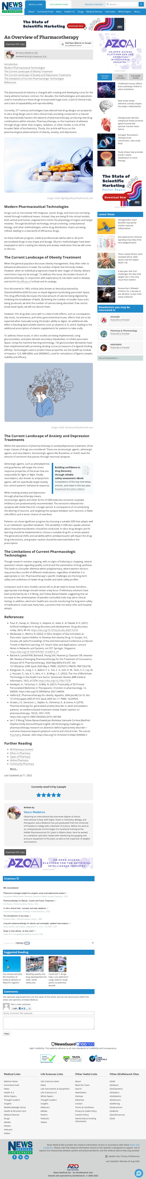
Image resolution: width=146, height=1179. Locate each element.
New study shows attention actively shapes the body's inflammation (130, 103)
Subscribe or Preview (120, 319)
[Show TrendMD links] (93, 943)
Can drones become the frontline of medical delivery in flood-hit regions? (12, 978)
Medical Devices (11, 1114)
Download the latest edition (70, 489)
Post (6, 1033)
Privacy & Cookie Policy (86, 1111)
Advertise (79, 1100)
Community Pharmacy (22, 763)
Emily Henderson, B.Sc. (37, 56)
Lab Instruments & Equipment (55, 1088)
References (10, 82)
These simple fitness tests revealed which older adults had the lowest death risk (130, 258)
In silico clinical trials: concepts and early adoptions (24, 908)
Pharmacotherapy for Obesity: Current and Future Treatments (28, 901)
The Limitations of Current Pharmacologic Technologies (34, 78)
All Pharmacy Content (21, 749)
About (78, 1081)
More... (14, 769)
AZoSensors (115, 1100)
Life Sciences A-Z (49, 1092)
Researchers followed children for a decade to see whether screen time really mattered (130, 292)
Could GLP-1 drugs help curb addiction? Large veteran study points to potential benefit (58, 980)
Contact (78, 1103)
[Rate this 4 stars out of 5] (53, 794)
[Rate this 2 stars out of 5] (43, 794)
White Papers (10, 1096)
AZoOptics (114, 1092)
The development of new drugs (16, 916)
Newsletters (81, 1092)
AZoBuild (114, 1111)
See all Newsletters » (109, 358)
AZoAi (112, 1118)
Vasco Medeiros (34, 812)
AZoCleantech (116, 1088)
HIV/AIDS (115, 316)
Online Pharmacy (19, 760)
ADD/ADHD (115, 344)
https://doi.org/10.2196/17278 (55, 680)
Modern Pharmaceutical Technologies (24, 67)
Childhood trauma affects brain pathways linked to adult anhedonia (130, 86)
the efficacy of (23, 281)
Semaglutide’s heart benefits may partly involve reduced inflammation (127, 224)
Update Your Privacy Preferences (124, 1156)
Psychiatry (15, 734)
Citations (10, 878)
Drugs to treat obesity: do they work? (18, 931)
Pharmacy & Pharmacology (123, 330)
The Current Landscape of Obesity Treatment (28, 71)
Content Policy (82, 1114)
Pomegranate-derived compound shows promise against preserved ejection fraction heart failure (130, 123)
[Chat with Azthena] (139, 1173)
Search (78, 1088)
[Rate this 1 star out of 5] (38, 794)
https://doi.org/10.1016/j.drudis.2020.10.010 (54, 630)
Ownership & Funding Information (85, 1120)
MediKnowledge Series (15, 1107)
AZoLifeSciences (117, 1114)
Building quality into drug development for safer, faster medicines (36, 978)
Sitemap (79, 1096)
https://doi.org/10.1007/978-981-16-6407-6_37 (34, 651)
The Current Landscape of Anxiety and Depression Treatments (37, 75)
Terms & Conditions (84, 1107)
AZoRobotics (115, 1096)
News (6, 1088)
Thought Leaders (12, 1100)
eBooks (7, 1122)
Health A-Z (9, 1092)
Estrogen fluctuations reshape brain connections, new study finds (129, 139)
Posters (7, 1126)
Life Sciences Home (59, 4)
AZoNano (114, 1085)
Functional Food (11, 1085)
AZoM (112, 1081)
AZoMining (115, 1103)
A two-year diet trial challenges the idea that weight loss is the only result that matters (129, 275)
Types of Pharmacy (20, 756)
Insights (8, 1103)
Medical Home (35, 4)
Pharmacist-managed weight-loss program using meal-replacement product (34, 893)
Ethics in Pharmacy (20, 753)
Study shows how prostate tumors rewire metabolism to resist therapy (130, 156)
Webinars (45, 1107)
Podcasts (8, 1129)
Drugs (7, 1118)
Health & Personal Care (15, 1111)
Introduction (11, 64)
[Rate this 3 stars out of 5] (48, 794)
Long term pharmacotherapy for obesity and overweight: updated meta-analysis (36, 923)
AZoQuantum (116, 1107)
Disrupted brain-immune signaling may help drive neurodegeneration (130, 240)
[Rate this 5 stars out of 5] (58, 794)
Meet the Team (82, 1085)
